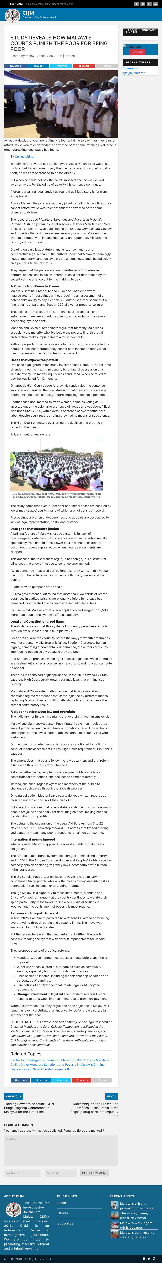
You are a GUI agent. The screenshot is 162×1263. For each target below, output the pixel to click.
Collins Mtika (24, 156)
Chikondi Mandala (95, 1060)
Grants (89, 30)
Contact (149, 30)
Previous (14, 1096)
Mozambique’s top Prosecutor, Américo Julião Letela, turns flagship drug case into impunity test (94, 1110)
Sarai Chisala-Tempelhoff (51, 1069)
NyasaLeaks (32, 30)
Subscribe (137, 52)
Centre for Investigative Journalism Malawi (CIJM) (46, 1060)
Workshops (71, 30)
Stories (52, 30)
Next (110, 1096)
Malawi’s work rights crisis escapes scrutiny (136, 1227)
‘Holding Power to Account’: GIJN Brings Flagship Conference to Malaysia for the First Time (29, 1108)
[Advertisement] (140, 126)
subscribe (65, 1223)
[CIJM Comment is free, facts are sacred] (12, 16)
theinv (30, 56)
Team (119, 30)
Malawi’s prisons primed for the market (137, 1206)
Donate (105, 30)
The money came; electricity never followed (48, 3)
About (133, 30)
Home (14, 30)
